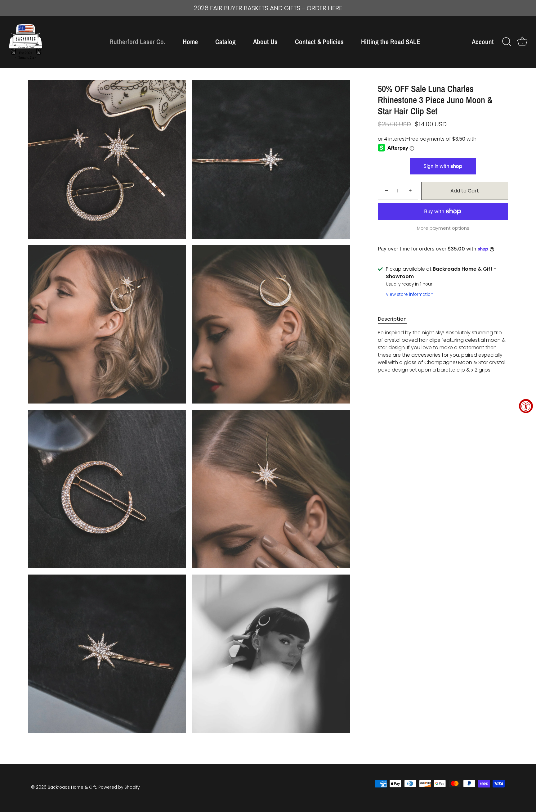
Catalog (225, 41)
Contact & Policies (319, 41)
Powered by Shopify (119, 787)
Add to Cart (464, 190)
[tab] (395, 319)
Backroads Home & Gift (72, 787)
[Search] (506, 42)
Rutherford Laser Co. (137, 41)
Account (483, 42)
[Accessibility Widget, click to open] (526, 406)
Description (392, 319)
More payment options (443, 228)
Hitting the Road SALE (390, 41)
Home (190, 41)
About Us (265, 41)
